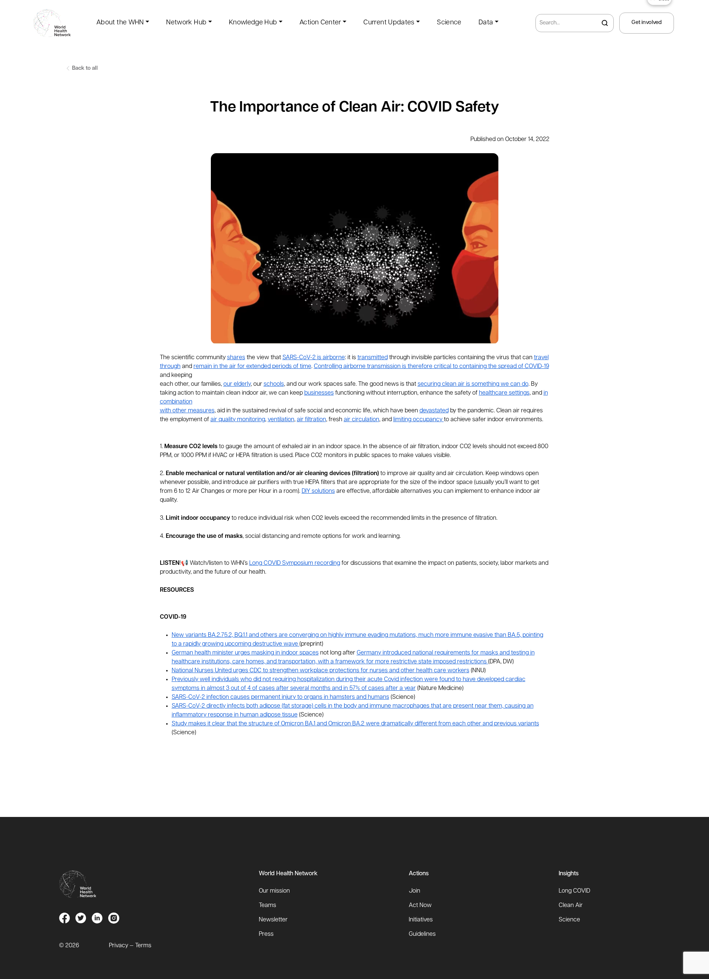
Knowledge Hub (253, 23)
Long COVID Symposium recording (294, 563)
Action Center (320, 23)
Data (486, 23)
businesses (319, 393)
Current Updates (388, 23)
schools (274, 384)
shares (236, 358)
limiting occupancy (418, 420)
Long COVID (574, 891)
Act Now (420, 905)
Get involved (646, 22)
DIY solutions (318, 491)
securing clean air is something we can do (473, 384)
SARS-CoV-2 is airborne (313, 358)
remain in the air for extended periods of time (252, 367)
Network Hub (186, 23)
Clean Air (571, 905)
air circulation (361, 420)
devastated (434, 411)
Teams (267, 905)
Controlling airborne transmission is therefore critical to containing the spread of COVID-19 (431, 367)
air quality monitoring (237, 420)
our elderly (237, 384)
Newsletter (273, 920)
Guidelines (422, 934)
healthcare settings (504, 393)
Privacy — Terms (130, 946)
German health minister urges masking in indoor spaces (245, 653)
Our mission (274, 891)
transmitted (372, 358)
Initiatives (421, 920)
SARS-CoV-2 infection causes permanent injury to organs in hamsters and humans (280, 697)
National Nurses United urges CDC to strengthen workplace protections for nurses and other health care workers (320, 671)
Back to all (84, 68)
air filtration (311, 420)
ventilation (281, 420)
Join (414, 891)
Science (449, 23)
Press (266, 934)
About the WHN (120, 23)
